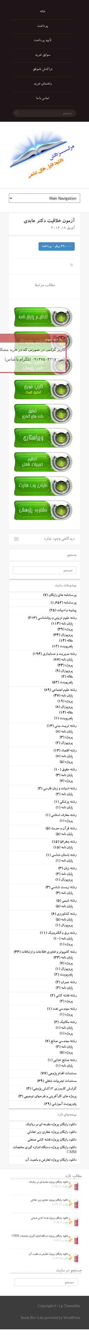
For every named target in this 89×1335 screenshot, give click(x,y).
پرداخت (42, 26)
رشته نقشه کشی (66, 996)
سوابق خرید (42, 55)
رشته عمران (68, 983)
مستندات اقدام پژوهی (62, 1074)
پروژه (69, 630)
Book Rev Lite (32, 1318)
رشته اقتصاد (68, 751)
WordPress (71, 1318)
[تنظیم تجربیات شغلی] (42, 472)
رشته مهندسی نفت (64, 1009)
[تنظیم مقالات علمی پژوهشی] (42, 375)
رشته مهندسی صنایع (63, 1041)
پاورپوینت (66, 647)
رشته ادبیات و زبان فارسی (59, 789)
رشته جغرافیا (68, 842)
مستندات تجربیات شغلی (60, 1081)
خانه (42, 12)
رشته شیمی (69, 901)
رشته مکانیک (67, 1022)
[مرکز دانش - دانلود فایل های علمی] (44, 155)
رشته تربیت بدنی (65, 726)
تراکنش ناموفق (42, 69)
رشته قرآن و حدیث (63, 829)
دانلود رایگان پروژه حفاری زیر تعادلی (51, 1132)
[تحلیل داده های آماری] (42, 423)
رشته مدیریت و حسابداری (59, 654)
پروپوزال (67, 635)
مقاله (70, 641)
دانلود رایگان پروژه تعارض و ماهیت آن (50, 1160)
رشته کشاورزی (66, 914)
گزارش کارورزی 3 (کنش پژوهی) (54, 1089)
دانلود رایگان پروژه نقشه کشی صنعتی (51, 1140)
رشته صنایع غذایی (64, 1060)
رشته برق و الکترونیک (61, 933)
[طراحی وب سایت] (42, 496)
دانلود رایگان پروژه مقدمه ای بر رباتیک (50, 1125)
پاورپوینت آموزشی (64, 1104)
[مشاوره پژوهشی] (42, 520)
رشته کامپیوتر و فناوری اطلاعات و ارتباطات (48, 952)
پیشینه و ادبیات (66, 611)
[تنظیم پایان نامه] (42, 327)
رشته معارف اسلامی (63, 815)
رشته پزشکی (68, 802)
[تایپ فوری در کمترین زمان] (42, 399)
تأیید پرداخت (42, 41)
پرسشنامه (70, 603)
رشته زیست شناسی (63, 888)
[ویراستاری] (42, 448)
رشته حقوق (69, 770)
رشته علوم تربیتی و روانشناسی (57, 618)
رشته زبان (70, 869)
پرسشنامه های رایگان (62, 595)
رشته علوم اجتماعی (64, 690)
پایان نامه (67, 624)
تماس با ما (42, 99)
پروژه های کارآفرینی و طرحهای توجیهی (50, 1097)
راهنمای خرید (43, 84)
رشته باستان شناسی (63, 855)
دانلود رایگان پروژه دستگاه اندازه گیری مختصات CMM (40, 1236)
